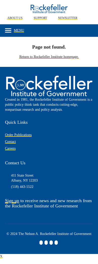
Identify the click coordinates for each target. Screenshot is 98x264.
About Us (15, 18)
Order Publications (18, 135)
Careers (10, 148)
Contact (10, 142)
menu (19, 30)
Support (40, 18)
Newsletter (67, 18)
